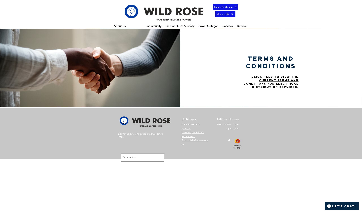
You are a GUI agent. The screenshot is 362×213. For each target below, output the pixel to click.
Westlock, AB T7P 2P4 (193, 132)
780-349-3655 (188, 136)
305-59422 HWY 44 (191, 124)
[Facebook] (229, 140)
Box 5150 (186, 128)
